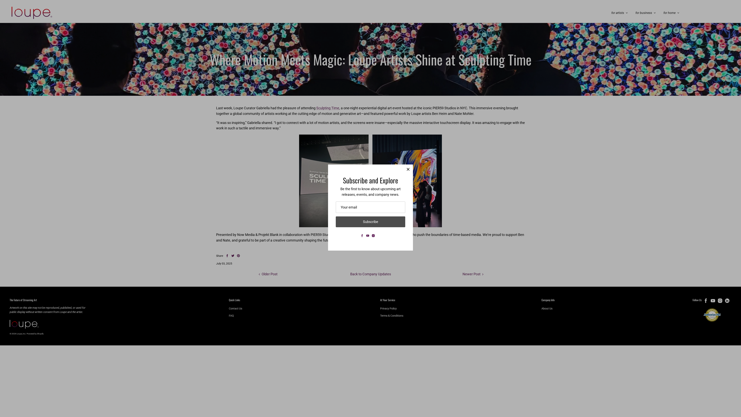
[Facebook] (362, 235)
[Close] (408, 169)
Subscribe (370, 222)
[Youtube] (367, 235)
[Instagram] (373, 235)
